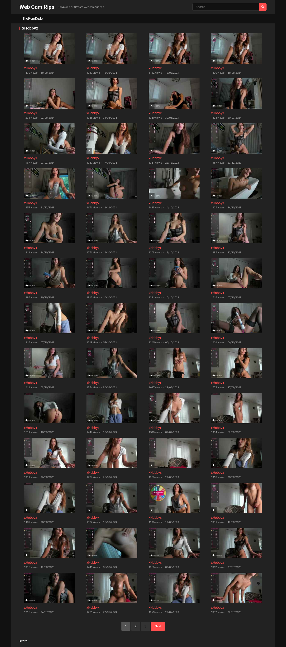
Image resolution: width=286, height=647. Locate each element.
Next (158, 626)
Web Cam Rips (36, 7)
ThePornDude (33, 19)
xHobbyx (30, 68)
